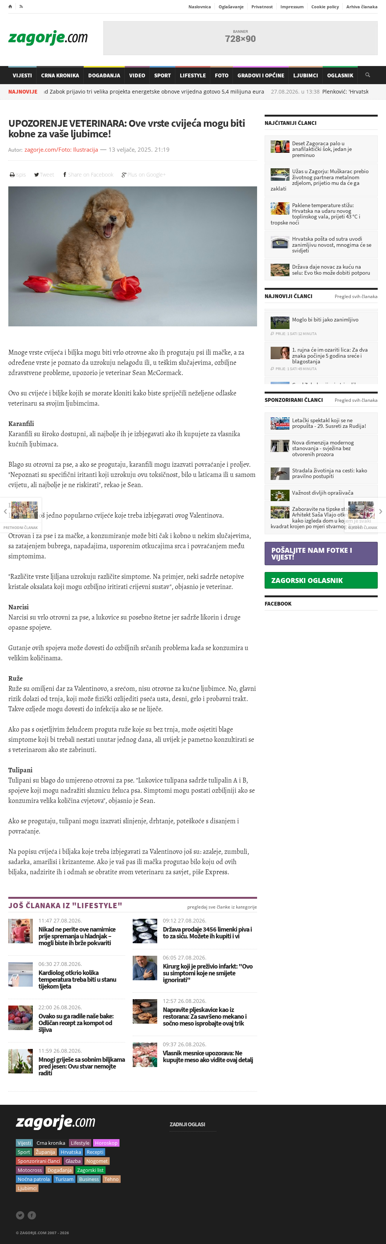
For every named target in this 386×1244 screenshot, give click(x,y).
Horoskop (106, 1142)
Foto (221, 75)
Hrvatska (71, 1152)
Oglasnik (340, 75)
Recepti (95, 1152)
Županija (45, 1152)
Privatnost (262, 6)
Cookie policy (325, 6)
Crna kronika (51, 1142)
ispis (20, 174)
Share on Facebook (90, 174)
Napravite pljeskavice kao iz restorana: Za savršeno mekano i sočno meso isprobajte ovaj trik (205, 1016)
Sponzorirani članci (39, 1161)
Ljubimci (305, 75)
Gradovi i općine (260, 75)
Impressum (292, 6)
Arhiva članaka (362, 6)
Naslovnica (199, 6)
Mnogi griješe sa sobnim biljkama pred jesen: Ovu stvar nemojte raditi (81, 1066)
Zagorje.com (47, 38)
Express (216, 871)
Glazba (73, 1161)
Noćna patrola (34, 1179)
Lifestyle (193, 75)
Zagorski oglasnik (307, 580)
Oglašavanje (231, 6)
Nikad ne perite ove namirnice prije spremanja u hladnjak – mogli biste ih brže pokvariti (76, 936)
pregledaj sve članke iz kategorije (222, 907)
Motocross (30, 1170)
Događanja (104, 75)
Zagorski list (90, 1170)
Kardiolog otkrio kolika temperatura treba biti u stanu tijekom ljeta (77, 979)
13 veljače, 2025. (131, 149)
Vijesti (22, 75)
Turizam (64, 1179)
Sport (162, 75)
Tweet (47, 174)
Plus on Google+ (146, 174)
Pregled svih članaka (356, 296)
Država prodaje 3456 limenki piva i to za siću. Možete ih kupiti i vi (207, 932)
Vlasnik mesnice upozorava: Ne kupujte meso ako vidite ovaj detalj (208, 1056)
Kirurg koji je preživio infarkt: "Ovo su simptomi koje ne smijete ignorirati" (208, 973)
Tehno (111, 1179)
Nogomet (97, 1161)
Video (137, 75)
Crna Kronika (60, 75)
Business (89, 1179)
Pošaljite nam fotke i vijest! (311, 553)
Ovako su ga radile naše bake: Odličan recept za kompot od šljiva (75, 1023)
